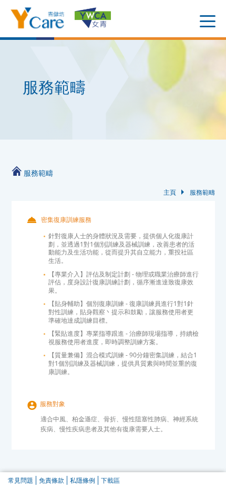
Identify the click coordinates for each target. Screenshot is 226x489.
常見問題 (20, 480)
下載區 (110, 480)
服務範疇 (202, 192)
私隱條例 (82, 480)
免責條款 (51, 480)
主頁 (169, 192)
